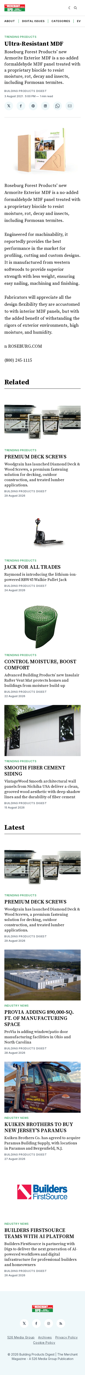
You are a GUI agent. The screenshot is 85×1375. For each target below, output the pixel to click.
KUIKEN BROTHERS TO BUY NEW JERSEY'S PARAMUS (38, 1127)
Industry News (16, 1005)
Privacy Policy (66, 1337)
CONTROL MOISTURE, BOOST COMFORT (40, 664)
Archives (45, 1337)
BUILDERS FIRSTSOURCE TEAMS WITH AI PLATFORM (39, 1233)
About (9, 21)
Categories (60, 21)
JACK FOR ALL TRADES (32, 567)
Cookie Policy (44, 1342)
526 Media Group (21, 1337)
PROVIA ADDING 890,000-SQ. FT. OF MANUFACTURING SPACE (39, 1018)
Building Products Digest (25, 91)
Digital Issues (33, 21)
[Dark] (70, 8)
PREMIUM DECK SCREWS (35, 457)
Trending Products (20, 36)
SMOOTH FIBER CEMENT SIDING (34, 771)
